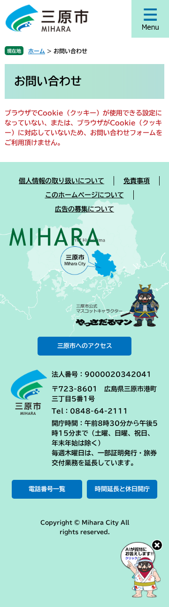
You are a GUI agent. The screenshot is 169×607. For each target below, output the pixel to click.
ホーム (36, 51)
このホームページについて (84, 195)
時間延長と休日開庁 (122, 489)
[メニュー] (150, 19)
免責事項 (136, 181)
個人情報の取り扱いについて (61, 181)
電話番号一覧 (47, 489)
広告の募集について (84, 209)
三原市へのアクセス (84, 346)
